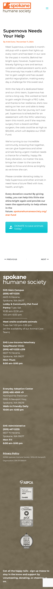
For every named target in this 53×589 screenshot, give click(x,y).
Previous (10, 237)
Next (42, 237)
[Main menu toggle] (47, 8)
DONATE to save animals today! (28, 227)
